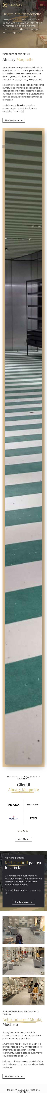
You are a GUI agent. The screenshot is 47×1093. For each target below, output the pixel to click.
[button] (41, 5)
